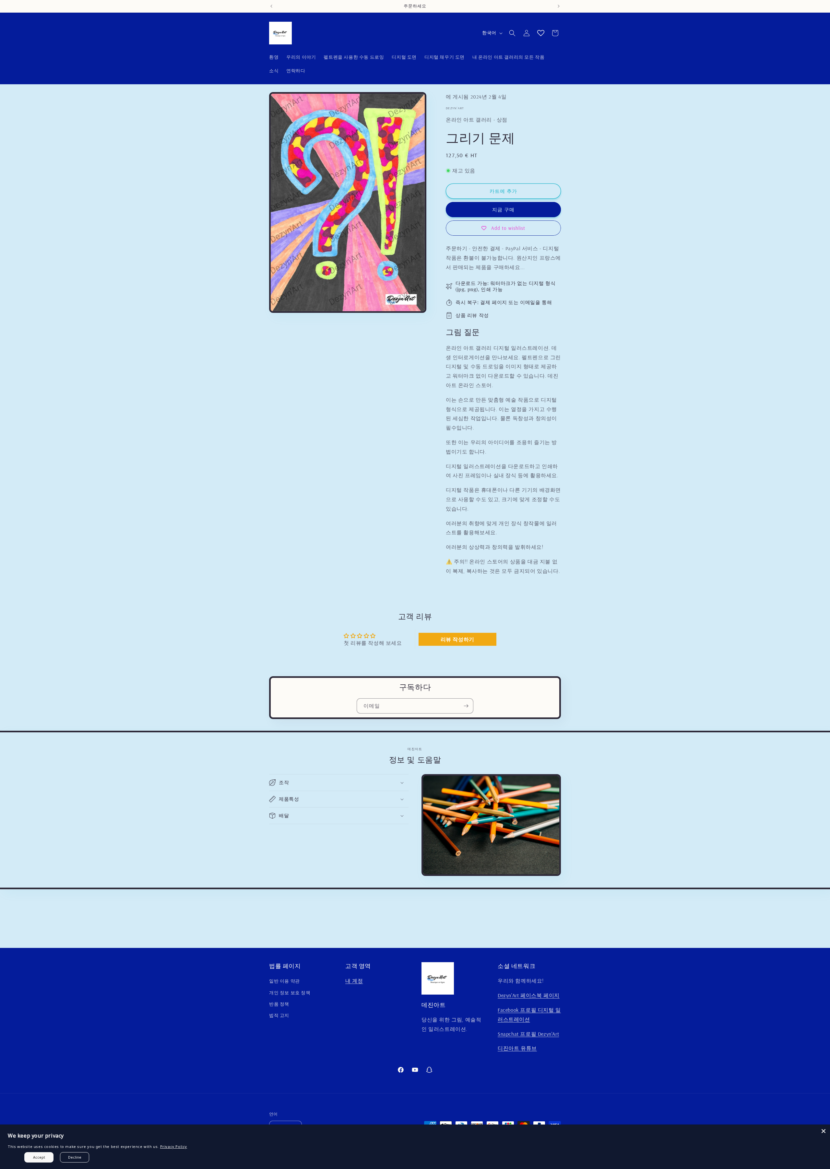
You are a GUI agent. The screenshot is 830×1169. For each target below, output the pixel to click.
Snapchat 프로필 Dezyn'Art (528, 1034)
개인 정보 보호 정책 (290, 993)
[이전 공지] (271, 6)
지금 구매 (503, 210)
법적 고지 (279, 1015)
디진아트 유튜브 (517, 1048)
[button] (512, 33)
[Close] (823, 1131)
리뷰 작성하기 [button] (457, 639)
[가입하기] (466, 706)
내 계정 (354, 980)
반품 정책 (279, 1004)
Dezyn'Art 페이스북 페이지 (529, 995)
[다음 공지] (558, 6)
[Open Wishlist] (541, 33)
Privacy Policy (173, 1146)
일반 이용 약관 (284, 981)
